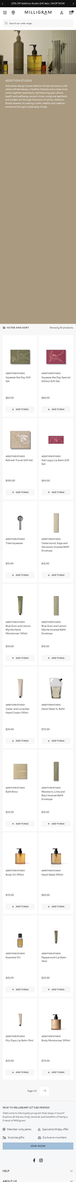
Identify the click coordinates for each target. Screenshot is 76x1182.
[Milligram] (38, 12)
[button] (71, 12)
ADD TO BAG (22, 409)
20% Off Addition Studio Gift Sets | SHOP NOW (38, 3)
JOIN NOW (37, 1146)
